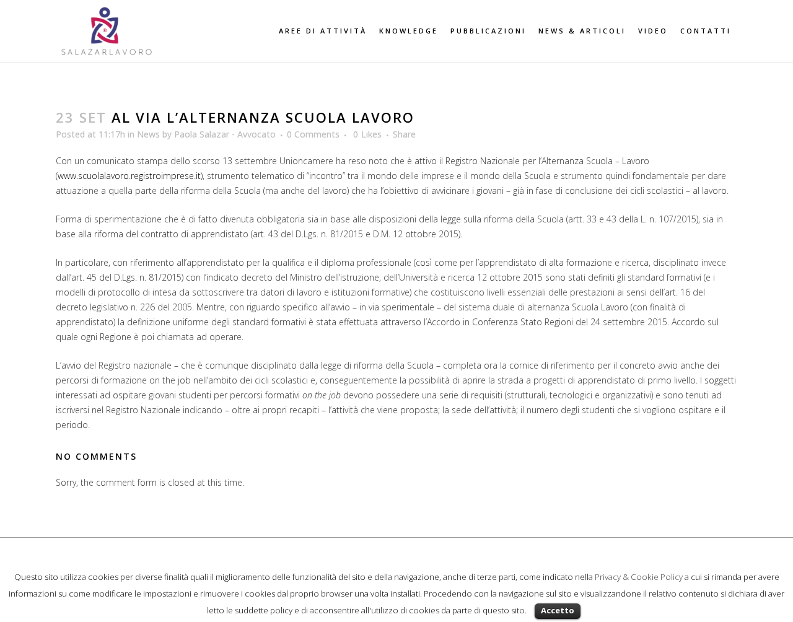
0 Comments (313, 134)
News (148, 134)
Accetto (557, 610)
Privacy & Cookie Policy (639, 576)
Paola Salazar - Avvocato (225, 134)
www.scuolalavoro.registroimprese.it (129, 176)
